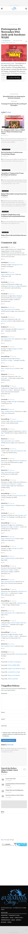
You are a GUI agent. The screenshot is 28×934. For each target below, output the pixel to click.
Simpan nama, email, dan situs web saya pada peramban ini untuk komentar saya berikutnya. (14, 734)
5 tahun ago (5, 197)
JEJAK (13, 920)
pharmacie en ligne (14, 286)
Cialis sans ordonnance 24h (18, 451)
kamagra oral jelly (17, 348)
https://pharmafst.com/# (8, 613)
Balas (3, 259)
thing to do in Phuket (14, 675)
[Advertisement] (14, 2)
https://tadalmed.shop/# (8, 411)
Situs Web (4, 726)
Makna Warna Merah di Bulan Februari (13, 235)
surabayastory (6, 40)
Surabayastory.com (7, 63)
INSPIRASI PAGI (5, 920)
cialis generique (21, 603)
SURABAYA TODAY (14, 915)
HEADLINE (4, 915)
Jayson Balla (4, 247)
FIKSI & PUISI (18, 917)
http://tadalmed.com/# (7, 646)
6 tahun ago (5, 237)
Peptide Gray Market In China (16, 668)
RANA (11, 917)
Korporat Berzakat (11, 778)
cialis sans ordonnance (16, 421)
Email (3, 719)
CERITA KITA (5, 917)
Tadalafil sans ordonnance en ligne (11, 484)
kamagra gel (15, 401)
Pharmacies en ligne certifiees (10, 527)
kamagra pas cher (17, 264)
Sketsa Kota (6, 149)
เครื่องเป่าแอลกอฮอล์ (13, 678)
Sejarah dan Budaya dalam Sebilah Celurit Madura (9, 770)
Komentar (4, 693)
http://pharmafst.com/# (8, 309)
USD (5, 839)
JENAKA (18, 920)
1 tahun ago (12, 262)
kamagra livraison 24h (19, 495)
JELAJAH (3, 922)
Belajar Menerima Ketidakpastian (14, 790)
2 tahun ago (5, 135)
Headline (5, 127)
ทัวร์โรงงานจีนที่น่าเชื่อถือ (14, 665)
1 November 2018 (17, 40)
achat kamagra (19, 654)
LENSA (9, 922)
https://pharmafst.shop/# (8, 472)
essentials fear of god (14, 672)
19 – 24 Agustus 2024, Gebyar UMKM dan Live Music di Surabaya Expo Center (13, 131)
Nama (3, 712)
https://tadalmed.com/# (8, 274)
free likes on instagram (14, 662)
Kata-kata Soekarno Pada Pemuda (15, 795)
